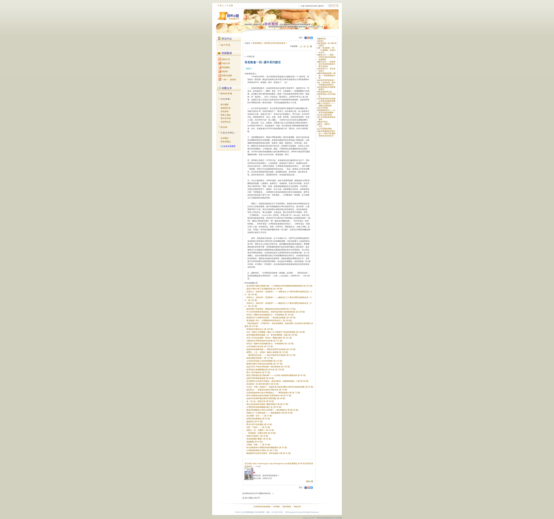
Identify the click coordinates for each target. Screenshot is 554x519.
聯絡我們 (297, 507)
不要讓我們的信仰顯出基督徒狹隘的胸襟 (327, 100)
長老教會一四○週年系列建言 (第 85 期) (262, 384)
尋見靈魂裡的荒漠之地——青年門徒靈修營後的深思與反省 (327, 133)
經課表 (224, 71)
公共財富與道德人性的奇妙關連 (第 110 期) (264, 361)
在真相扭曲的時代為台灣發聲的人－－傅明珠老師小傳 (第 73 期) (273, 393)
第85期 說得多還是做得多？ (275, 43)
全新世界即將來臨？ (327, 80)
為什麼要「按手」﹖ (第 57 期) (259, 416)
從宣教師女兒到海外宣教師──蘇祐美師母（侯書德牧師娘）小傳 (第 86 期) (277, 381)
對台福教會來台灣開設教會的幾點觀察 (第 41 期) (266, 447)
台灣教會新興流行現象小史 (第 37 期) (262, 450)
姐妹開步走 (226, 108)
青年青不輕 (226, 118)
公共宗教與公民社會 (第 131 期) (259, 346)
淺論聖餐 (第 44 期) (254, 442)
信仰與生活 (226, 122)
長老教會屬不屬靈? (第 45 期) (258, 439)
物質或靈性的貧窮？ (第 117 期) (259, 358)
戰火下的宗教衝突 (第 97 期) (258, 372)
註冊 (231, 5)
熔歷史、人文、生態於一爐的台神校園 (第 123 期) (267, 352)
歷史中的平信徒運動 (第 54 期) (259, 424)
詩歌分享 (225, 63)
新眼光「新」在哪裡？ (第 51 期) (260, 430)
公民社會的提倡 (325, 115)
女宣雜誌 (225, 138)
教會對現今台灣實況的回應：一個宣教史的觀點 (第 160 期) (270, 318)
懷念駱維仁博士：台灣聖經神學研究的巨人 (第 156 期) (269, 320)
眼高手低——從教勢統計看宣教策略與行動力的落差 (327, 64)
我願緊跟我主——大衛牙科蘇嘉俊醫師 (327, 111)
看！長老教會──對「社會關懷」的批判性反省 (327, 50)
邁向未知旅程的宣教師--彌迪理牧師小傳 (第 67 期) (267, 404)
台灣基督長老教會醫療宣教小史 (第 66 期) (263, 407)
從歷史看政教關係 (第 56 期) (258, 419)
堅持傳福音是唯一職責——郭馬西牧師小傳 (327, 75)
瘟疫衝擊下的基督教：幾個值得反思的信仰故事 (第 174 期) (270, 309)
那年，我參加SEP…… (324, 125)
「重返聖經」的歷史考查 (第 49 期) (261, 433)
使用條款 (276, 507)
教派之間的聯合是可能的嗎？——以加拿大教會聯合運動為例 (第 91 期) (276, 375)
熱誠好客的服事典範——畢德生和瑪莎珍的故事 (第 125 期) (270, 349)
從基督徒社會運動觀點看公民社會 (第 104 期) (265, 369)
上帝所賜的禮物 (325, 129)
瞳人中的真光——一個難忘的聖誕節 (327, 104)
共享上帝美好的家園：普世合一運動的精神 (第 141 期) (269, 338)
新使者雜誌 (226, 141)
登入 (222, 5)
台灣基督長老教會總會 (262, 507)
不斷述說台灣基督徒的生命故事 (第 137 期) (264, 341)
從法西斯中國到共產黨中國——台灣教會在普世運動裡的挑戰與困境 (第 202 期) (279, 286)
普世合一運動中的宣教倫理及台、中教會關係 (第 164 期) (270, 315)
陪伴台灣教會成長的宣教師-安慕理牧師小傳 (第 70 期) (268, 395)
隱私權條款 (287, 507)
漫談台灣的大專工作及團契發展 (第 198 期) (264, 289)
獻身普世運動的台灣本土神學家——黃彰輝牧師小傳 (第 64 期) (272, 410)
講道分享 (225, 59)
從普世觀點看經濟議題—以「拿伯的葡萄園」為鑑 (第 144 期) (271, 335)
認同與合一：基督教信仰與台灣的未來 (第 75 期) (266, 390)
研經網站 (225, 67)
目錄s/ (321, 41)
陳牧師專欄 (226, 93)
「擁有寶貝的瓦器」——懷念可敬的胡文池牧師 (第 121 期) (270, 355)
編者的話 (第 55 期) (254, 421)
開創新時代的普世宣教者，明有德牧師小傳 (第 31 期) (268, 453)
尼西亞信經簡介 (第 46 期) (257, 436)
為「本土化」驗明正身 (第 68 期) (260, 401)
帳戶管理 (226, 45)
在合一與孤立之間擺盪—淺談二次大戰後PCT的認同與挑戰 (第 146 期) (275, 332)
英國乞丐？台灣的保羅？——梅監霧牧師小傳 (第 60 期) (269, 413)
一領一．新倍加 (228, 79)
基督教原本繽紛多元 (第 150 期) (259, 329)
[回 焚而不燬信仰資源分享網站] (333, 5)
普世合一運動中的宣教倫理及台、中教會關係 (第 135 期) (270, 343)
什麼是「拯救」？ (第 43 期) (258, 445)
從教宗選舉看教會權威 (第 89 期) (260, 378)
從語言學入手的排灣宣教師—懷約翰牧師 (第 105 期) (268, 367)
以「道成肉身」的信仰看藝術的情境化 (327, 83)
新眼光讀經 (226, 75)
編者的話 (322, 39)
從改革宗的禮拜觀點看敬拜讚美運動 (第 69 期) (265, 398)
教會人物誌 (226, 115)
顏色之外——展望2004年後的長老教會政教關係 (327, 57)
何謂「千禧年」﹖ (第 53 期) (258, 427)
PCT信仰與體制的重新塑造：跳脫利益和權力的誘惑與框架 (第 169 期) (275, 312)
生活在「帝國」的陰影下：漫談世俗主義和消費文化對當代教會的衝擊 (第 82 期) (279, 387)
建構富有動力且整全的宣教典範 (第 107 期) (264, 364)
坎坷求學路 (323, 108)
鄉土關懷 (225, 104)
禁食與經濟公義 (325, 92)
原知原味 (225, 111)
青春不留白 (323, 122)
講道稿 (224, 127)
